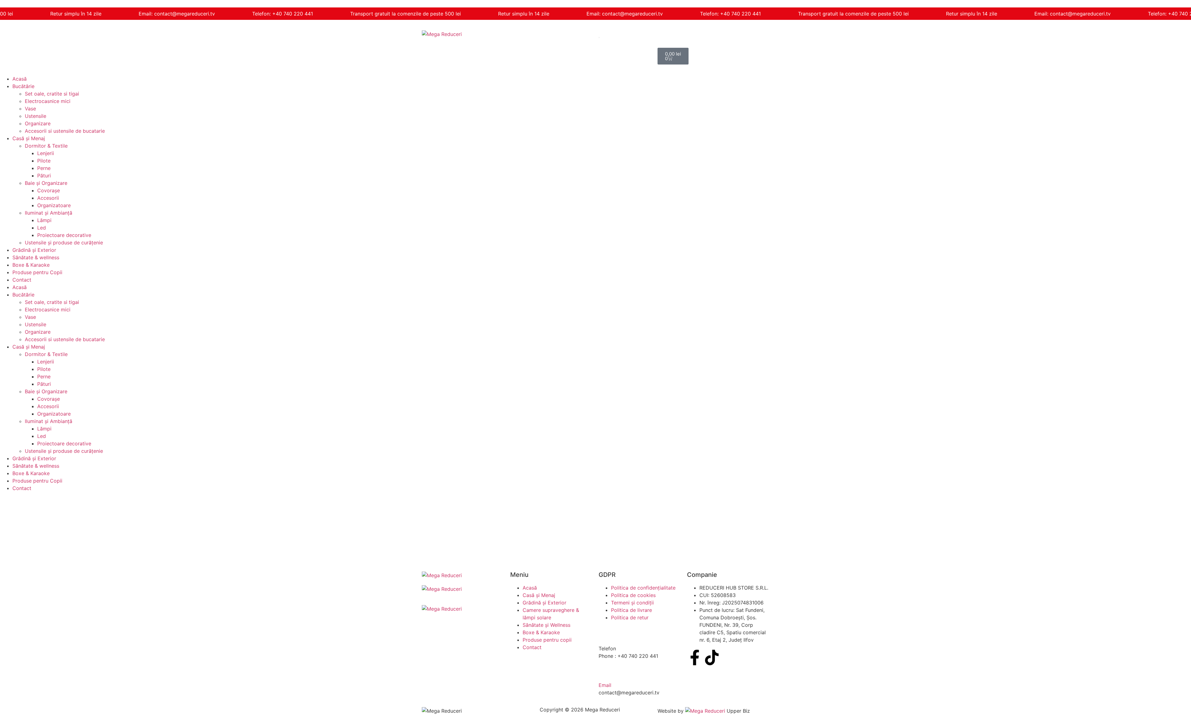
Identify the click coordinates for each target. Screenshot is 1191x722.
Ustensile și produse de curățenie (64, 242)
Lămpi (44, 220)
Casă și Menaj (28, 138)
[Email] (606, 672)
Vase (30, 108)
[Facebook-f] (695, 657)
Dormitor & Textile (46, 146)
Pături (44, 175)
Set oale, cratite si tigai (52, 94)
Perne (44, 168)
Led (41, 228)
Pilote (44, 161)
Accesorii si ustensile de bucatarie (65, 131)
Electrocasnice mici (47, 101)
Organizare (38, 123)
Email (605, 685)
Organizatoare (54, 205)
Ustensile (35, 116)
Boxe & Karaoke (31, 265)
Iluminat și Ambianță (48, 213)
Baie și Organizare (46, 183)
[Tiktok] (712, 657)
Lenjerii (45, 153)
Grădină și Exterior (34, 250)
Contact (21, 280)
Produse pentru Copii (37, 272)
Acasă (19, 79)
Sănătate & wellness (35, 257)
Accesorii (48, 198)
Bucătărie (23, 86)
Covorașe (48, 190)
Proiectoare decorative (64, 235)
